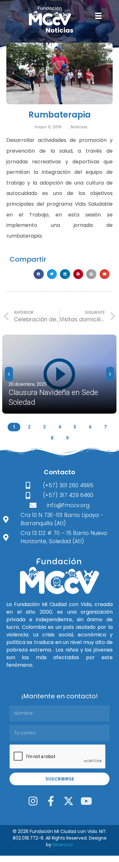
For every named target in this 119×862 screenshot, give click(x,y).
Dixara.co (63, 844)
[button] (39, 274)
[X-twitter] (68, 801)
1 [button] (14, 426)
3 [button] (44, 426)
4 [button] (59, 426)
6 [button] (90, 426)
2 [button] (29, 426)
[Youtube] (86, 801)
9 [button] (67, 437)
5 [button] (75, 426)
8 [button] (52, 437)
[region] (59, 387)
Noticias (79, 127)
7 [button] (105, 426)
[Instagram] (33, 801)
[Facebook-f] (51, 801)
